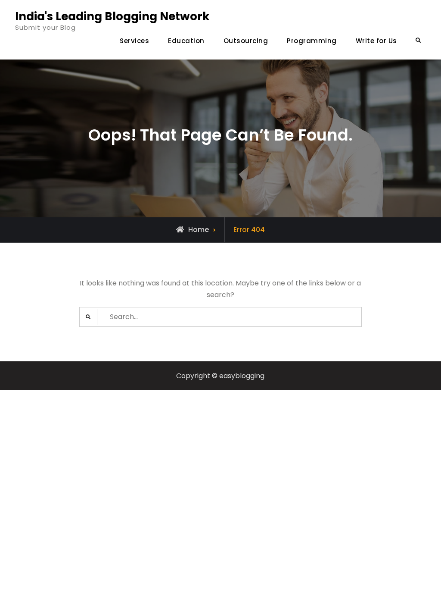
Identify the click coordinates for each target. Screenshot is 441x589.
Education (186, 40)
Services (134, 40)
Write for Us (376, 40)
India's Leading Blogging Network (112, 16)
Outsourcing (246, 40)
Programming (312, 40)
